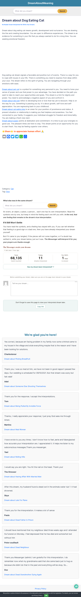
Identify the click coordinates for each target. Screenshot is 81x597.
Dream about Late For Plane (15, 500)
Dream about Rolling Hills (14, 457)
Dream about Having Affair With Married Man (22, 477)
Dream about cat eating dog (13, 109)
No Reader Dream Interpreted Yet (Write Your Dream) (18, 24)
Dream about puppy (10, 121)
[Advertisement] (40, 58)
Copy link (40, 306)
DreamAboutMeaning (40, 3)
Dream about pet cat (10, 89)
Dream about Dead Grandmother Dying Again (23, 575)
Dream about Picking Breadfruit (17, 359)
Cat (12, 189)
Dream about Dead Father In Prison (18, 520)
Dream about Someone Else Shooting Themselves (25, 386)
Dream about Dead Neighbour (16, 547)
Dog (8, 192)
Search (62, 11)
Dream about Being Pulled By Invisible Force (22, 406)
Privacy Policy (40, 589)
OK (46, 595)
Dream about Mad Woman (15, 429)
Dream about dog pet (11, 101)
